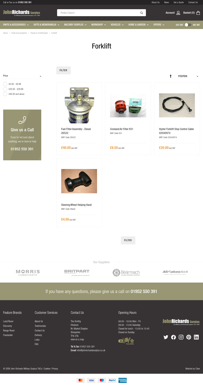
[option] (27, 272)
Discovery (7, 325)
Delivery (38, 335)
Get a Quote (179, 2)
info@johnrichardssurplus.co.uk (91, 350)
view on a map (77, 339)
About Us (156, 2)
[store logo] (21, 12)
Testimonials (40, 325)
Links (37, 339)
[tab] (22, 86)
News (166, 2)
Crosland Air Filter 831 (121, 129)
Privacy (55, 368)
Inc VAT (196, 24)
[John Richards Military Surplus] (181, 322)
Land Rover (8, 321)
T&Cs (39, 368)
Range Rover (9, 330)
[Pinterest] (188, 337)
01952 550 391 (22, 149)
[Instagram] (181, 337)
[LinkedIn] (196, 337)
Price (5, 75)
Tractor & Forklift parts (39, 33)
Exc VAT (179, 24)
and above (16, 94)
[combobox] (101, 12)
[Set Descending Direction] (172, 76)
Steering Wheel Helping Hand (76, 204)
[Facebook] (173, 337)
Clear (198, 368)
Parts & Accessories (19, 33)
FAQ (36, 344)
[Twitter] (165, 337)
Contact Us (193, 2)
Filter (63, 70)
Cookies (47, 368)
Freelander (8, 335)
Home (5, 33)
